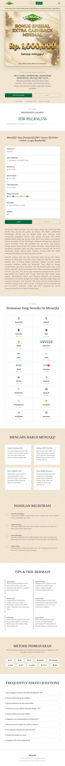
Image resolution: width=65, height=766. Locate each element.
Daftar (39, 3)
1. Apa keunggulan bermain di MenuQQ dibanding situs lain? (24, 692)
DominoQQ (9, 229)
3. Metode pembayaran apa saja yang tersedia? (19, 703)
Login (32, 3)
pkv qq (7, 286)
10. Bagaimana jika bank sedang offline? (17, 740)
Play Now (19, 324)
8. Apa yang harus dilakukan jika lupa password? (20, 730)
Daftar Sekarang (18, 95)
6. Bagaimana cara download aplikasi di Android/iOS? (21, 719)
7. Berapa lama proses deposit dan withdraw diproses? (21, 724)
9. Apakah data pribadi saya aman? (15, 735)
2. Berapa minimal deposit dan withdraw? (18, 698)
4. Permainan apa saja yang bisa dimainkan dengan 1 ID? (22, 708)
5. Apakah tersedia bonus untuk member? (17, 714)
